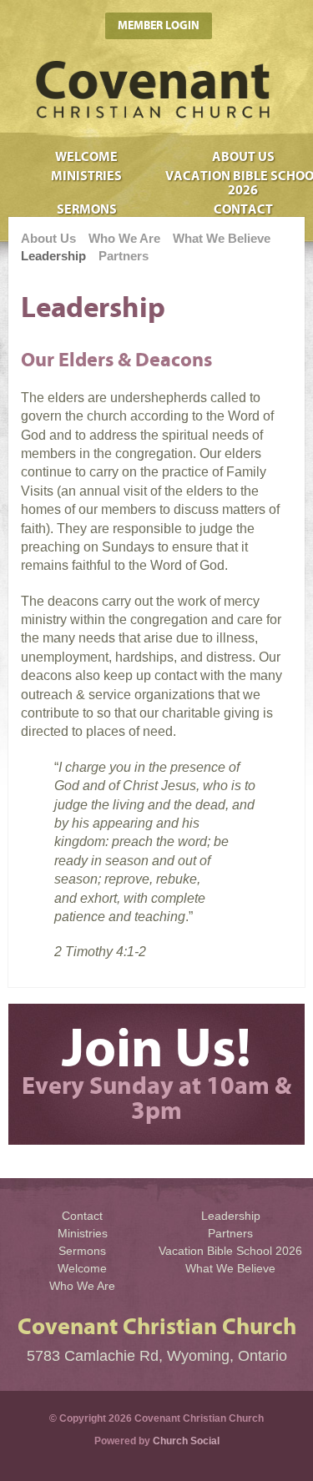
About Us (243, 156)
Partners (123, 256)
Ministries (86, 176)
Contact (82, 1215)
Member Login (158, 25)
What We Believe (221, 238)
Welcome (86, 156)
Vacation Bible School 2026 (230, 1250)
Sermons (82, 1250)
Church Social (186, 1441)
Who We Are (124, 238)
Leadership (53, 256)
